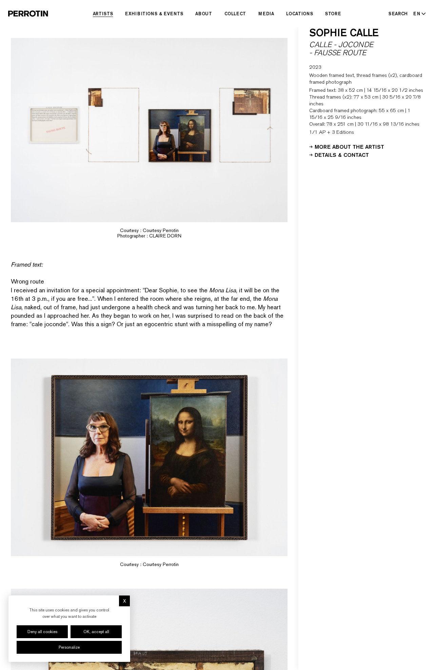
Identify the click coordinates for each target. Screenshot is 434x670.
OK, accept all (96, 631)
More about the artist (349, 146)
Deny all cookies (42, 631)
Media (266, 13)
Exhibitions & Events (154, 13)
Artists (103, 13)
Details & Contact (342, 154)
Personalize (69, 647)
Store (333, 13)
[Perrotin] (28, 14)
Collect (235, 13)
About (203, 13)
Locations (299, 13)
